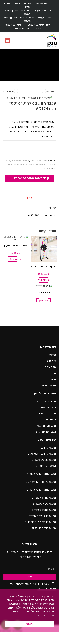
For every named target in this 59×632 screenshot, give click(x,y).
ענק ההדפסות (48, 347)
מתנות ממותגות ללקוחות (41, 474)
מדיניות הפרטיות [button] (45, 615)
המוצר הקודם (8, 91)
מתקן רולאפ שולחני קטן (15, 245)
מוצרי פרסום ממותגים (20, 160)
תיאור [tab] (30, 197)
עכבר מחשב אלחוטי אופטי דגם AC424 (23, 72)
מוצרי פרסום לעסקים (38, 160)
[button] (7, 40)
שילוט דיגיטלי (44, 292)
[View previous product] (16, 91)
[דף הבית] (50, 72)
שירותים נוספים (47, 440)
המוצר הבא (50, 91)
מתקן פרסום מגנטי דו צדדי (43, 266)
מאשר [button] (29, 624)
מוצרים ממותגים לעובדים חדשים (20, 164)
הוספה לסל (43, 280)
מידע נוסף (43, 300)
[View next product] (44, 91)
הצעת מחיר (46, 168)
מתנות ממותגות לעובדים (41, 490)
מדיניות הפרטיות (46, 589)
